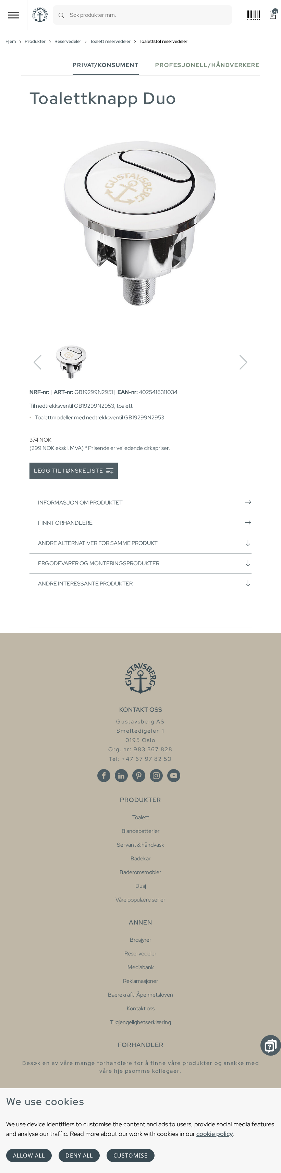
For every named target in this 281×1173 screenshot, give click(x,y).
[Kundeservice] (270, 1045)
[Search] (61, 15)
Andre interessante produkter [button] (85, 583)
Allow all (29, 1155)
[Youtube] (173, 775)
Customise (130, 1155)
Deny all (79, 1155)
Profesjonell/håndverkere (207, 65)
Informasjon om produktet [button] (80, 502)
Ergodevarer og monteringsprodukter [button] (98, 563)
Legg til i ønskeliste (69, 470)
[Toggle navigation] (13, 15)
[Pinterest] (138, 775)
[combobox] (151, 15)
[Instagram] (156, 775)
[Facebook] (103, 775)
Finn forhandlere (65, 522)
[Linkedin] (121, 775)
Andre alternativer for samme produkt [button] (98, 543)
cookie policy (214, 1134)
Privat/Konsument (106, 65)
